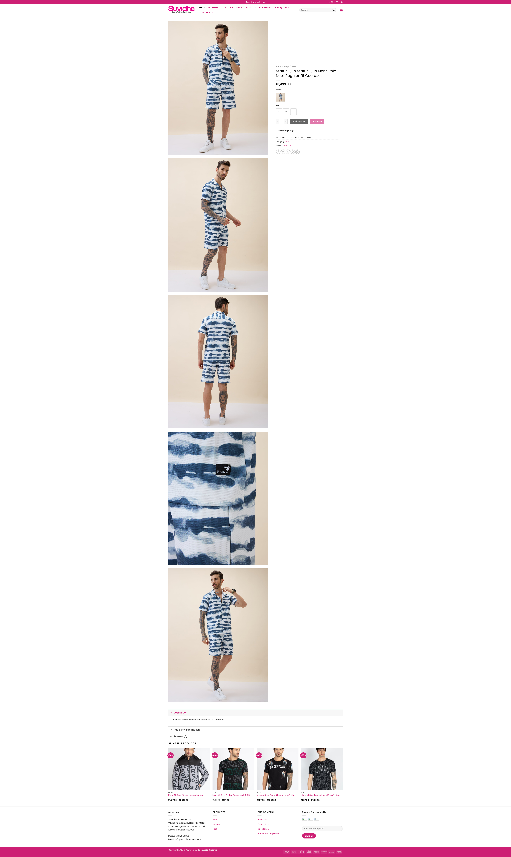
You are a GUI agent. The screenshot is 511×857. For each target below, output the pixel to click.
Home (278, 66)
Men (215, 819)
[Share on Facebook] (278, 152)
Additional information (187, 729)
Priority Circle (282, 7)
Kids (215, 828)
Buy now (317, 121)
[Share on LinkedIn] (297, 152)
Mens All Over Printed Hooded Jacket (186, 795)
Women (217, 824)
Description (180, 712)
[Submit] (333, 10)
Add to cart (298, 121)
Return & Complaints (268, 833)
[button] (341, 10)
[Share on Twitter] (283, 152)
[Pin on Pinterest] (292, 152)
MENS (202, 7)
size (277, 105)
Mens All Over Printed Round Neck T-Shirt (232, 795)
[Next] (343, 777)
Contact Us (207, 12)
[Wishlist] (337, 2)
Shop (286, 66)
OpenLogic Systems (207, 850)
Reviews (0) (180, 736)
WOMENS (213, 7)
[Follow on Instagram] (332, 2)
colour (278, 90)
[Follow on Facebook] (330, 2)
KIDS (224, 7)
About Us (251, 7)
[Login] (342, 2)
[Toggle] (171, 712)
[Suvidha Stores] (181, 9)
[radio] (280, 97)
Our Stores (265, 7)
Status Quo (286, 146)
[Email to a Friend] (288, 152)
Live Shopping (286, 130)
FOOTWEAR (236, 7)
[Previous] (168, 777)
